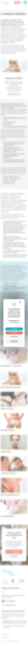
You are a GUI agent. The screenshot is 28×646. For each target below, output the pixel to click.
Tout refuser (14, 333)
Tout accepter (14, 329)
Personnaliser (14, 336)
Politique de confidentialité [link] (14, 341)
